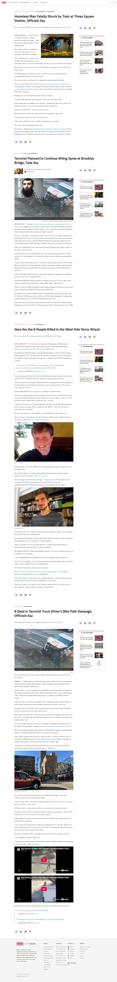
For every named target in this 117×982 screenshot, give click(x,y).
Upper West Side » (85, 661)
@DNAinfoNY (21, 919)
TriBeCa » (82, 643)
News (35, 2)
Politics (45, 960)
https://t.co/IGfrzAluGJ (48, 368)
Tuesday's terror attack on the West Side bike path (29, 349)
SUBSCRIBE (73, 963)
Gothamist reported (33, 844)
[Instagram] (68, 956)
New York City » (84, 211)
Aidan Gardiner (20, 27)
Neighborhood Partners (85, 947)
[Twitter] (68, 947)
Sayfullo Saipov (49, 236)
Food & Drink (47, 953)
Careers (81, 956)
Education (46, 951)
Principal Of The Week (61, 960)
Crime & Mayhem (41, 11)
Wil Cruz (30, 27)
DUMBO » (82, 185)
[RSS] (68, 958)
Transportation (50, 11)
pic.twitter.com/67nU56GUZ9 (54, 919)
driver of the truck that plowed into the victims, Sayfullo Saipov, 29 (38, 572)
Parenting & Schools (48, 958)
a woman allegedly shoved (22, 89)
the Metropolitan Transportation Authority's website (49, 129)
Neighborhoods (25, 2)
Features (43, 2)
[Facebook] (68, 949)
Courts (25, 153)
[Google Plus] (68, 953)
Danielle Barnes (40, 336)
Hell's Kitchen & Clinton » (87, 193)
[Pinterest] (68, 951)
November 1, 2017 (40, 371)
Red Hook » (83, 202)
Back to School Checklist (61, 947)
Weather (46, 969)
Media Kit (82, 958)
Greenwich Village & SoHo (24, 324)
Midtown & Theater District (24, 11)
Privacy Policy (26, 974)
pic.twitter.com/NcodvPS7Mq (38, 910)
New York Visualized (60, 951)
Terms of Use (20, 974)
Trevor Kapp (30, 336)
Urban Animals (47, 967)
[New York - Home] (6, 2)
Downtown (18, 153)
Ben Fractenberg (30, 169)
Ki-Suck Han (33, 84)
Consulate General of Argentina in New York (57, 726)
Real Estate (46, 962)
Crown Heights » (84, 68)
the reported (38, 420)
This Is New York (59, 962)
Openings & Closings (60, 958)
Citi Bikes (53, 834)
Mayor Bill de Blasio (21, 578)
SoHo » (81, 50)
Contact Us (82, 951)
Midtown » (82, 58)
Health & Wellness (48, 956)
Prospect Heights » (85, 40)
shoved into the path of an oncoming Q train (56, 84)
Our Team (82, 953)
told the (40, 476)
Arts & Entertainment (49, 947)
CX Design (53, 551)
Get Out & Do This (60, 956)
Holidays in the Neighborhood (63, 964)
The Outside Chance (60, 949)
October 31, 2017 (34, 914)
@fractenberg (30, 171)
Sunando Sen (35, 89)
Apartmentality (59, 953)
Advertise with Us (84, 949)
